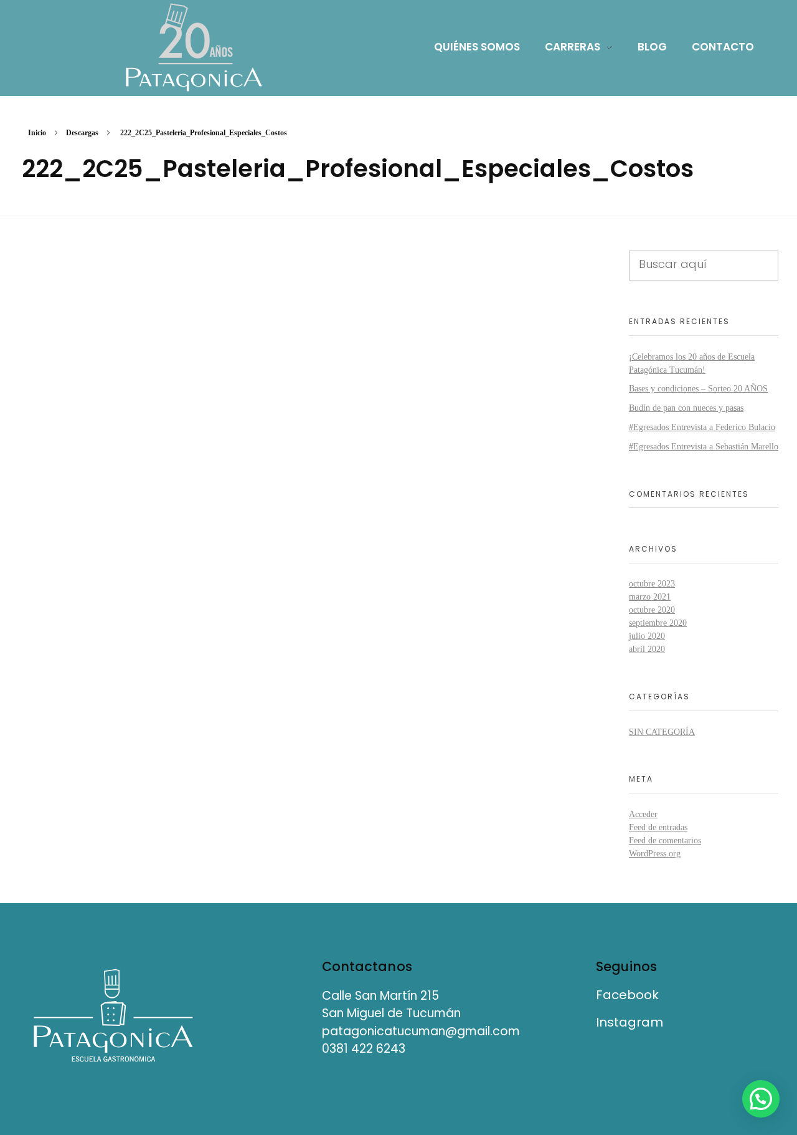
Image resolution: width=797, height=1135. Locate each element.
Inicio (37, 132)
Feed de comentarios (665, 840)
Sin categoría (662, 732)
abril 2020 (647, 649)
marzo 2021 (650, 596)
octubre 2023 (652, 583)
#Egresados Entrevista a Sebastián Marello (703, 446)
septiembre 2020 (658, 623)
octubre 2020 (652, 610)
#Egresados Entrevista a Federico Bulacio (702, 427)
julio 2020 (647, 636)
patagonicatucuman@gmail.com (421, 1031)
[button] (761, 1099)
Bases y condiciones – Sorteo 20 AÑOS (698, 388)
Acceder (643, 814)
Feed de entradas (658, 827)
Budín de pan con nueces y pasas (686, 408)
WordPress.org (655, 853)
